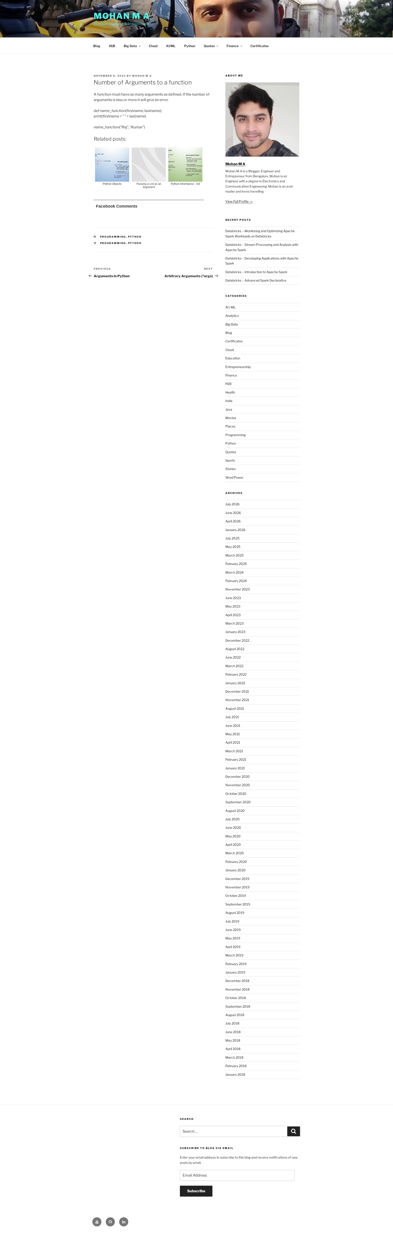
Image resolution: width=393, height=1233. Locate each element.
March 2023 (234, 623)
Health (230, 392)
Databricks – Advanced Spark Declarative (255, 280)
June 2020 (233, 827)
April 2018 (232, 1049)
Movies (230, 418)
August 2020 (235, 811)
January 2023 (235, 632)
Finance (233, 46)
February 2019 (236, 964)
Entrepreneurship (238, 367)
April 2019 (232, 947)
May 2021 (232, 734)
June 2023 (233, 598)
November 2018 (237, 989)
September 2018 (237, 1006)
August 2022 (234, 649)
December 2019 (237, 879)
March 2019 (234, 955)
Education (232, 358)
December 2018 (237, 981)
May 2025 (232, 547)
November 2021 (237, 700)
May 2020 (233, 836)
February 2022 (236, 674)
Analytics (232, 316)
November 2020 (237, 785)
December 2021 (237, 691)
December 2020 (237, 776)
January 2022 (235, 683)
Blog (96, 46)
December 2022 (237, 640)
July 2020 (232, 819)
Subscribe (196, 1191)
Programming (113, 236)
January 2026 (235, 530)
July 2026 (232, 504)
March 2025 (234, 555)
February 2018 (236, 1066)
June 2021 (232, 725)
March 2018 (234, 1057)
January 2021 (235, 768)
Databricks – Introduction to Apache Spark (256, 272)
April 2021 (232, 742)
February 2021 (235, 759)
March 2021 (234, 751)
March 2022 (234, 666)
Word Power (234, 477)
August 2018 (234, 1015)
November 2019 (237, 887)
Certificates (259, 46)
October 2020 (235, 794)
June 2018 (233, 1032)
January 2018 (235, 1074)
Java (228, 409)
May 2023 (232, 606)
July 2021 (232, 717)
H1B (112, 46)
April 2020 (233, 845)
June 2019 (233, 930)
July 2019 (232, 921)
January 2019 (235, 972)
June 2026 (233, 513)
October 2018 (235, 998)
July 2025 (232, 538)
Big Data (130, 46)
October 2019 (235, 895)
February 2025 (236, 564)
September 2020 (238, 802)
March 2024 (234, 572)
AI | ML (230, 307)
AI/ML (171, 46)
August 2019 (234, 913)
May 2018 (232, 1040)
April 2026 (233, 521)
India (228, 401)
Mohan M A (122, 16)
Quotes (209, 46)
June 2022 (233, 657)
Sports (230, 460)
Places (230, 426)
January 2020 (235, 870)
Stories (230, 469)
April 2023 (233, 615)
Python (189, 46)
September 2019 (237, 904)
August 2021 (234, 708)
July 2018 (232, 1023)
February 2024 (236, 581)
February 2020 (236, 862)
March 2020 (234, 853)
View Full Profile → (238, 201)
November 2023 (237, 589)
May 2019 (232, 938)
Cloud (153, 46)
